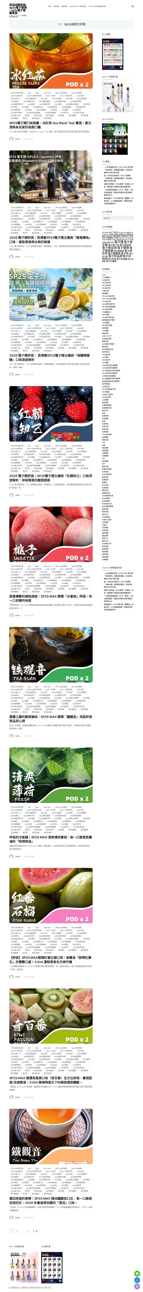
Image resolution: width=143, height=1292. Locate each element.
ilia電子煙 (105, 291)
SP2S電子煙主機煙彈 (109, 373)
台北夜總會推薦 (107, 506)
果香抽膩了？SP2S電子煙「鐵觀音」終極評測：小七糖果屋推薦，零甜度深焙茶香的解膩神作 (118, 201)
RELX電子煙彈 (107, 325)
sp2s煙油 (14, 107)
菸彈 (112, 242)
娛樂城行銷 (106, 493)
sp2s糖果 (25, 107)
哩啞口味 (106, 234)
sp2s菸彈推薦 (41, 110)
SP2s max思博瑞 (61, 93)
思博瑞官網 (108, 236)
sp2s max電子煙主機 (34, 96)
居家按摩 (105, 549)
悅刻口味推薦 (128, 238)
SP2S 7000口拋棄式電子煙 (97, 6)
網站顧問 (105, 293)
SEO (103, 442)
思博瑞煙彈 (124, 236)
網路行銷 (105, 341)
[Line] (137, 1273)
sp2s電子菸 (65, 112)
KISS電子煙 (106, 288)
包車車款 (105, 424)
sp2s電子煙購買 (50, 112)
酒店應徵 (105, 450)
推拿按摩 (105, 403)
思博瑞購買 (109, 238)
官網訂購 (56, 6)
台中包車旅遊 (106, 474)
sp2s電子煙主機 (16, 112)
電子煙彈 (61, 115)
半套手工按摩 (106, 520)
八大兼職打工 (106, 277)
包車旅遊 (105, 429)
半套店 (104, 525)
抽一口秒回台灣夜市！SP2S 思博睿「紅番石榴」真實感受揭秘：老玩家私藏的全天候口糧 (118, 178)
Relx (106, 232)
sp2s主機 (80, 96)
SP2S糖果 (105, 392)
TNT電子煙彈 (107, 434)
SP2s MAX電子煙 (108, 296)
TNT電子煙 (106, 355)
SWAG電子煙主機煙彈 (110, 365)
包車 (103, 413)
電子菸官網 (47, 118)
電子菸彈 (112, 259)
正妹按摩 (105, 528)
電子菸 (25, 118)
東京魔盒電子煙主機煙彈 (110, 381)
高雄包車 (105, 477)
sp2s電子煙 (77, 110)
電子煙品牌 (125, 245)
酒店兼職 (105, 328)
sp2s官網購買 (82, 98)
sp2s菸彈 (28, 110)
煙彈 (108, 243)
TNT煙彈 (105, 357)
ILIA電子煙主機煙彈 (109, 376)
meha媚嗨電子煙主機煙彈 (111, 379)
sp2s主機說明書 (30, 98)
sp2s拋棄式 (15, 101)
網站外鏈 (105, 466)
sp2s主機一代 (15, 98)
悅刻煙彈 (108, 239)
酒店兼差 (105, 448)
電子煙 (27, 115)
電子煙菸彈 (84, 115)
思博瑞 (116, 234)
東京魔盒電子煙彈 (108, 320)
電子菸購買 (111, 261)
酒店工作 (105, 514)
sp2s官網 (69, 98)
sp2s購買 (65, 110)
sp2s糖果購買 (15, 110)
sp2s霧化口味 (15, 115)
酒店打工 (105, 538)
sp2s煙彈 (58, 104)
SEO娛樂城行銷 (107, 496)
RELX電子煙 (106, 283)
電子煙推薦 (72, 115)
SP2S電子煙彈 (107, 309)
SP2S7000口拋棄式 (125, 232)
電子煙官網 (49, 115)
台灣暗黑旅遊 (106, 405)
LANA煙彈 (105, 323)
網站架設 (105, 347)
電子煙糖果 (119, 251)
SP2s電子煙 (106, 301)
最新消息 (64, 6)
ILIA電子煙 (106, 280)
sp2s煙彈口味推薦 (72, 104)
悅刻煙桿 (114, 239)
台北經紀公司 (106, 544)
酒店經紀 (105, 333)
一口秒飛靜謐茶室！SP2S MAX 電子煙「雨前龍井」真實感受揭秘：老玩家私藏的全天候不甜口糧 (118, 169)
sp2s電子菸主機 (78, 112)
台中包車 (105, 485)
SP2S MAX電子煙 (17, 93)
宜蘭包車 (105, 480)
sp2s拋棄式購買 (75, 101)
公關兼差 (105, 453)
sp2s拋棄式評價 (60, 101)
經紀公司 (105, 410)
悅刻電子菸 (127, 239)
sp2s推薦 (31, 104)
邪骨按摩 (105, 509)
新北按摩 (105, 546)
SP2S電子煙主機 (108, 317)
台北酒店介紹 (106, 504)
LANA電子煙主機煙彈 (109, 368)
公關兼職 (105, 456)
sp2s (104, 275)
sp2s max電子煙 (16, 96)
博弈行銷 (105, 490)
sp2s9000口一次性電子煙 (78, 6)
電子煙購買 (14, 118)
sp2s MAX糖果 (77, 93)
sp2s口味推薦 (56, 98)
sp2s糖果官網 (52, 107)
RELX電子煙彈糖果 (108, 307)
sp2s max (47, 93)
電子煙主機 (37, 115)
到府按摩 (105, 552)
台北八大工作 (106, 336)
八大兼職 (105, 331)
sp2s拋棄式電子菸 (17, 104)
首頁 (49, 6)
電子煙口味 (113, 245)
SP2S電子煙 (106, 285)
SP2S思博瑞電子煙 (109, 389)
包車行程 (105, 426)
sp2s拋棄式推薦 (44, 101)
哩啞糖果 (111, 234)
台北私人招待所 (107, 394)
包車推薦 (105, 416)
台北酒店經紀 (106, 339)
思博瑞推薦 (116, 236)
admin (17, 139)
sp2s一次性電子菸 (66, 96)
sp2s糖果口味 (38, 107)
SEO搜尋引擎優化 (108, 344)
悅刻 (123, 238)
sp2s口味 (44, 98)
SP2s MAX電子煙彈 (109, 299)
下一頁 (35, 1231)
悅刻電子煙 (120, 239)
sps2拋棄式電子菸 (108, 304)
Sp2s (37, 93)
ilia (103, 232)
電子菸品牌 (35, 118)
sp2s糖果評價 (80, 107)
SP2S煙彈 (105, 315)
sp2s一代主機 (50, 96)
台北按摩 (105, 522)
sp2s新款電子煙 (44, 104)
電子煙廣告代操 (107, 349)
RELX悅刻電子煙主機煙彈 (111, 371)
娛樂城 (104, 482)
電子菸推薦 (122, 259)
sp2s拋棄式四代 (29, 101)
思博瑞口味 (122, 234)
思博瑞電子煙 (117, 238)
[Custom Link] (137, 1280)
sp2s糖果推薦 (66, 107)
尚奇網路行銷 (106, 408)
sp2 (29, 93)
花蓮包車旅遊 (106, 469)
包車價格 (105, 418)
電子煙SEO (106, 352)
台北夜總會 (106, 498)
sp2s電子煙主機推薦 (33, 112)
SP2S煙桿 (86, 104)
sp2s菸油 (53, 110)
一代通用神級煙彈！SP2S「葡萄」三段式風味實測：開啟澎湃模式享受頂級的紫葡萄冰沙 (118, 192)
